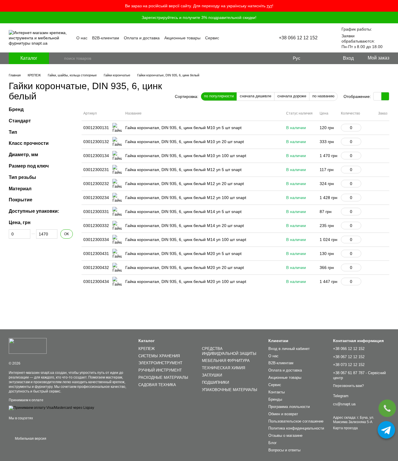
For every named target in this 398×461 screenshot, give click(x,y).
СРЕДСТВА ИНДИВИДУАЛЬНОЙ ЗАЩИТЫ (229, 351)
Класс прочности (29, 143)
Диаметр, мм (23, 154)
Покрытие (20, 199)
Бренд (16, 109)
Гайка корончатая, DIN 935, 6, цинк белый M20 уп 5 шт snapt (183, 253)
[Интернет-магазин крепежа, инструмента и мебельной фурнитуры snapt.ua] (28, 346)
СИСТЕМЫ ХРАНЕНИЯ (159, 356)
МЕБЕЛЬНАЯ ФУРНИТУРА (226, 360)
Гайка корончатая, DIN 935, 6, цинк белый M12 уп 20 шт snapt (184, 183)
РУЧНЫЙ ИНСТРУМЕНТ (160, 370)
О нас (81, 38)
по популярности (219, 96)
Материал (20, 188)
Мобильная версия (30, 439)
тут (269, 5)
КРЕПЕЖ (146, 348)
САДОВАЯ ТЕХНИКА (157, 385)
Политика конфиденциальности (296, 428)
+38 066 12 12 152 (298, 38)
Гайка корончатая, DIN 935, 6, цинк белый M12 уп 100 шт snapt (185, 197)
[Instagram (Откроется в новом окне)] (245, 38)
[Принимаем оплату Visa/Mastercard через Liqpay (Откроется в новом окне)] (51, 408)
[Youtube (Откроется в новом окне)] (252, 38)
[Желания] (326, 58)
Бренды (275, 399)
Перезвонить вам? (348, 386)
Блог (272, 443)
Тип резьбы (22, 177)
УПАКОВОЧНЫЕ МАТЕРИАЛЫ (229, 390)
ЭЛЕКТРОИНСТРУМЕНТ (160, 363)
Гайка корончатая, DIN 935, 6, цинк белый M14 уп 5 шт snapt (183, 211)
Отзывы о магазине (285, 435)
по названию (323, 96)
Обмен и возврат (283, 414)
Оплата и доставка (142, 38)
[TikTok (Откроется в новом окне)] (259, 38)
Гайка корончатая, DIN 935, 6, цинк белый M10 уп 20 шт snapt (184, 141)
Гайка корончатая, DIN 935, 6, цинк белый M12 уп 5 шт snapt (183, 169)
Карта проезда (345, 428)
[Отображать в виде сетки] (377, 96)
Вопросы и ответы (284, 450)
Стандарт (20, 120)
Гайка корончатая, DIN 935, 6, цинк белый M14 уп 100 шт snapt (185, 239)
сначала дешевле (255, 96)
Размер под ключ (29, 165)
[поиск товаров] (59, 58)
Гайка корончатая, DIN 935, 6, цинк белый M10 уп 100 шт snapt (185, 155)
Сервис (212, 38)
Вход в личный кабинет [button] (289, 348)
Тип (13, 132)
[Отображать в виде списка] (385, 96)
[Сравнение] (314, 58)
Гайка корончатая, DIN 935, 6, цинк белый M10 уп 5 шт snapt (183, 127)
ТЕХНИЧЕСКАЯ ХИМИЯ (223, 368)
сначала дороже (291, 96)
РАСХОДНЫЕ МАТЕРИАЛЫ (163, 377)
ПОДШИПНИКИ (215, 382)
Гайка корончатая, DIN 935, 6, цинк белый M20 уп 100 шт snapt (185, 281)
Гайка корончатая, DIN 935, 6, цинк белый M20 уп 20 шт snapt (184, 267)
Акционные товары (182, 38)
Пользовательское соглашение (295, 421)
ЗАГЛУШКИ (212, 375)
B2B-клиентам (105, 38)
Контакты (276, 392)
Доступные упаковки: (34, 211)
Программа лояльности (289, 406)
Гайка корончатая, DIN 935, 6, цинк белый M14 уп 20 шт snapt (184, 225)
